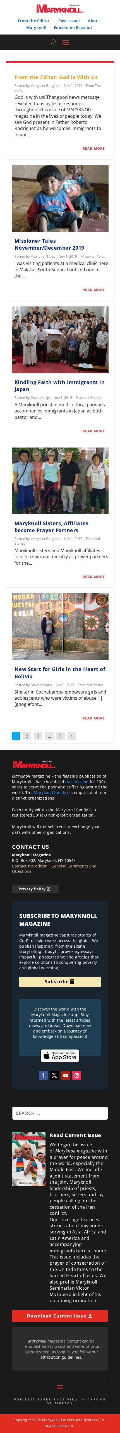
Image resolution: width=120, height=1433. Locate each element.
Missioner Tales (42, 256)
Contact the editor (29, 866)
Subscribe (57, 982)
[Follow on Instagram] (76, 1075)
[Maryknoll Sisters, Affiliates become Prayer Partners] (60, 481)
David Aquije (40, 397)
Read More (94, 148)
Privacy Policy (32, 888)
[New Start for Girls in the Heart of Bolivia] (60, 626)
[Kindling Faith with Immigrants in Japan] (60, 339)
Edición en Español (73, 27)
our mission (77, 781)
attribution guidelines (60, 1357)
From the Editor (34, 20)
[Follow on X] (54, 1075)
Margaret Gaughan (45, 85)
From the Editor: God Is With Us (56, 77)
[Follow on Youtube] (65, 1075)
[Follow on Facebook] (43, 1075)
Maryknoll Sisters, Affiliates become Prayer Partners (52, 527)
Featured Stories (88, 397)
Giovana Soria (41, 684)
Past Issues (69, 20)
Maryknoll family (50, 792)
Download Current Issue (57, 1316)
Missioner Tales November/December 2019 (49, 244)
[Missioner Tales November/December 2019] (60, 198)
